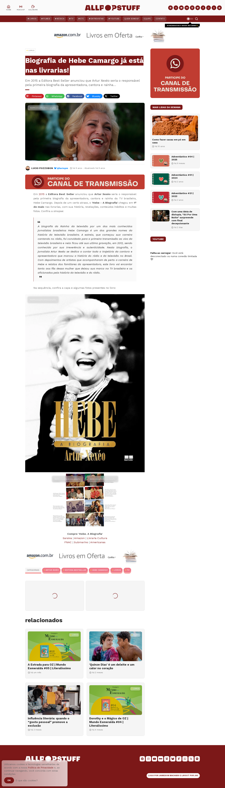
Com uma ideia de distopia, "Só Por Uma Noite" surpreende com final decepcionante (184, 217)
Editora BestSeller (75, 570)
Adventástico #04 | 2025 (182, 158)
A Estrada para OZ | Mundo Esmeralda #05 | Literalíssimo (49, 666)
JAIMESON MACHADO (169, 775)
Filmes (46, 19)
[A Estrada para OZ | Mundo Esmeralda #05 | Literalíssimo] (54, 646)
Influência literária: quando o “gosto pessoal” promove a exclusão (48, 722)
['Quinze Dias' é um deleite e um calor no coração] (115, 646)
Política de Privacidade (40, 767)
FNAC (68, 542)
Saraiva (67, 538)
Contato (160, 19)
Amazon (79, 538)
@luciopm (62, 168)
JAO (196, 775)
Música (60, 19)
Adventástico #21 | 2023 (182, 194)
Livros (32, 19)
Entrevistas (97, 19)
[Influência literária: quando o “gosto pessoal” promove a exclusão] (54, 700)
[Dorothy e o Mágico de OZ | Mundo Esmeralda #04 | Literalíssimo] (115, 700)
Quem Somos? (131, 19)
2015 (41, 194)
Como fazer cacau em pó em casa (168, 141)
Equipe (147, 19)
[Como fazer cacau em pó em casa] (175, 128)
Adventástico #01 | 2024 (182, 176)
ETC (82, 19)
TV (72, 19)
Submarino (81, 542)
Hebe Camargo (100, 570)
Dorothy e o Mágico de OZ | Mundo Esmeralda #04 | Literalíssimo (108, 722)
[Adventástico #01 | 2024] (160, 179)
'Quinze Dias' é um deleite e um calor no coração (111, 666)
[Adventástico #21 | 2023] (160, 197)
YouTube (114, 19)
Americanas (97, 542)
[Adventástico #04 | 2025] (160, 160)
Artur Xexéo (52, 570)
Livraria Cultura (97, 538)
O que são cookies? (27, 780)
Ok (9, 780)
